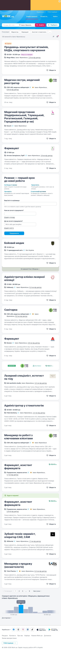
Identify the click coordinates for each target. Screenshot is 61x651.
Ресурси (5, 635)
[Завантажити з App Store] (41, 629)
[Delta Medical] (37, 365)
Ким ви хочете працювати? (14, 210)
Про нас (20, 635)
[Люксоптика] (11, 365)
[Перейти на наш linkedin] (27, 629)
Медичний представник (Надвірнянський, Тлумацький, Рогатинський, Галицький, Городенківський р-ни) (24, 116)
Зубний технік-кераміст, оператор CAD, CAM (20, 535)
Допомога (47, 635)
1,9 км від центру (47, 155)
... (49, 32)
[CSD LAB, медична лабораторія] (24, 365)
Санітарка (10, 309)
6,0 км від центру (21, 316)
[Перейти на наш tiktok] (32, 629)
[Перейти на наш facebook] (13, 629)
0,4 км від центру (35, 287)
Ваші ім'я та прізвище (12, 200)
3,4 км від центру (41, 383)
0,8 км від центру (34, 343)
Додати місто (9, 228)
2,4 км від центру (39, 413)
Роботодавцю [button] (8, 643)
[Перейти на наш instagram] (23, 629)
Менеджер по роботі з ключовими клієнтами (18, 437)
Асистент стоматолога (39, 32)
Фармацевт (25, 32)
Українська (5, 629)
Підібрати (53, 25)
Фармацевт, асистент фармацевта (18, 467)
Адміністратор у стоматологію (24, 405)
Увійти (55, 16)
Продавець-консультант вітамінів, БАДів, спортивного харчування (26, 49)
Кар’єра (27, 635)
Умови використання (9, 638)
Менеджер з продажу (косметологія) (18, 565)
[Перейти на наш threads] (18, 629)
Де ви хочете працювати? (13, 221)
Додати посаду (9, 217)
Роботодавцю (52, 12)
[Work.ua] (8, 16)
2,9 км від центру (35, 57)
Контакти (12, 635)
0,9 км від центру (13, 89)
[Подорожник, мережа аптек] (49, 365)
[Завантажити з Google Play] (53, 629)
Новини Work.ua (36, 635)
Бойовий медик (14, 243)
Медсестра (14, 32)
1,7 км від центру (12, 475)
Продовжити (14, 233)
